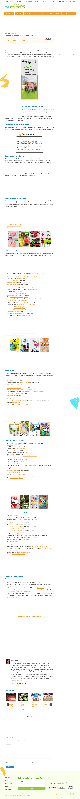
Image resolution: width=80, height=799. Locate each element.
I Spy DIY (9, 523)
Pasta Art (20, 447)
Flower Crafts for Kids (18, 543)
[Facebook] (48, 39)
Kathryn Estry (15, 591)
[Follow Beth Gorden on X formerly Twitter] (15, 683)
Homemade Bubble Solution (30, 456)
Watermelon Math (21, 275)
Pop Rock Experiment (29, 389)
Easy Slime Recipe (18, 384)
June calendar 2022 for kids (14, 224)
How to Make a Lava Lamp (14, 388)
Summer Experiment (24, 382)
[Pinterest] (46, 39)
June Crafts (27, 476)
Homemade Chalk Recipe (13, 472)
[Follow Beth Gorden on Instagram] (17, 683)
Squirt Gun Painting (15, 541)
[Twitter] (73, 797)
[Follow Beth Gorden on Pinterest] (25, 683)
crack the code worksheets (45, 548)
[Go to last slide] (8, 704)
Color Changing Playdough (21, 404)
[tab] (27, 716)
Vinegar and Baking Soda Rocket (15, 526)
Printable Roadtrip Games (16, 478)
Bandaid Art (13, 454)
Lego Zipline (15, 469)
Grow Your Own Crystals (13, 399)
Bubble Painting (16, 402)
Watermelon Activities (19, 313)
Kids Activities (17, 40)
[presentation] (11, 696)
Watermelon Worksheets (21, 293)
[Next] (51, 704)
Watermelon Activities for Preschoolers (33, 277)
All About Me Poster (19, 291)
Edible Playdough (17, 515)
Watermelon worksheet (28, 288)
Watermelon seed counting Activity (19, 297)
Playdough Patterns (18, 534)
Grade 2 (50, 1)
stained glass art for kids (24, 552)
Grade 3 (54, 1)
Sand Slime (17, 386)
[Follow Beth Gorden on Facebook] (12, 683)
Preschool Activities (8, 783)
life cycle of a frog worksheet (39, 546)
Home (6, 1)
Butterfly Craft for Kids (31, 452)
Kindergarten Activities (9, 781)
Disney (20, 1)
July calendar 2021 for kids (14, 226)
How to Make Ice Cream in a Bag (15, 532)
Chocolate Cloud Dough (48, 703)
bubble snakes (32, 465)
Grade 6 (67, 1)
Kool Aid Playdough (22, 519)
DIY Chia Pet (15, 443)
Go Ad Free (28, 1)
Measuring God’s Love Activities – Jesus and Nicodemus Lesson (10, 706)
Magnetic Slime (19, 393)
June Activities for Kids (43, 476)
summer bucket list (29, 172)
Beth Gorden (15, 660)
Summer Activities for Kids (18, 554)
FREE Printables (10, 40)
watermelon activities (31, 333)
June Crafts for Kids (16, 463)
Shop (24, 1)
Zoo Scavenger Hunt (28, 535)
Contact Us (7, 788)
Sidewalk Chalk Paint (20, 521)
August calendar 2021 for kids (15, 228)
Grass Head (10, 445)
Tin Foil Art (15, 524)
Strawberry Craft (17, 397)
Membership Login (8, 789)
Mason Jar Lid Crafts (20, 448)
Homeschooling (7, 778)
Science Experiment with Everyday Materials (32, 391)
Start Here (11, 1)
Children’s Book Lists (8, 786)
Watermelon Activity (32, 289)
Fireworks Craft (23, 459)
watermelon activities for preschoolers (14, 335)
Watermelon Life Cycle (13, 311)
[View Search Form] (33, 1)
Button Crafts (13, 395)
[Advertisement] (54, 5)
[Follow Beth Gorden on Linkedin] (22, 683)
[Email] (50, 39)
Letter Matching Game (19, 308)
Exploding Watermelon (13, 284)
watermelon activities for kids (18, 333)
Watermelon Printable (13, 295)
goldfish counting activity (29, 545)
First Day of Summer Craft (14, 550)
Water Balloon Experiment (14, 400)
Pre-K (36, 1)
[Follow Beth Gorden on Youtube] (20, 683)
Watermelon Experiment (18, 286)
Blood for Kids (10, 517)
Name (8, 762)
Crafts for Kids (7, 777)
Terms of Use (40, 588)
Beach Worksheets (14, 450)
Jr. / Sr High (72, 1)
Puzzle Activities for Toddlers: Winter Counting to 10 (35, 706)
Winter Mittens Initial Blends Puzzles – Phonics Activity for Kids (23, 706)
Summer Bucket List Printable (14, 530)
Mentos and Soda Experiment (17, 528)
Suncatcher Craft (20, 461)
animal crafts (35, 537)
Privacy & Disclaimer (26, 795)
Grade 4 (59, 1)
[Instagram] (67, 794)
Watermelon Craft (20, 278)
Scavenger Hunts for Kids (18, 474)
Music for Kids (7, 785)
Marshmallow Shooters (13, 380)
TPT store (36, 582)
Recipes (16, 1)
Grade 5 (63, 1)
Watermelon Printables (39, 273)
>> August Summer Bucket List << (29, 617)
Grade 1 (46, 1)
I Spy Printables (25, 539)
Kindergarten (41, 1)
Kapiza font (27, 591)
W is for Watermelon (12, 280)
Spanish (6, 780)
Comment (9, 744)
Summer (23, 40)
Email (33, 762)
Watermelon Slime (12, 282)
